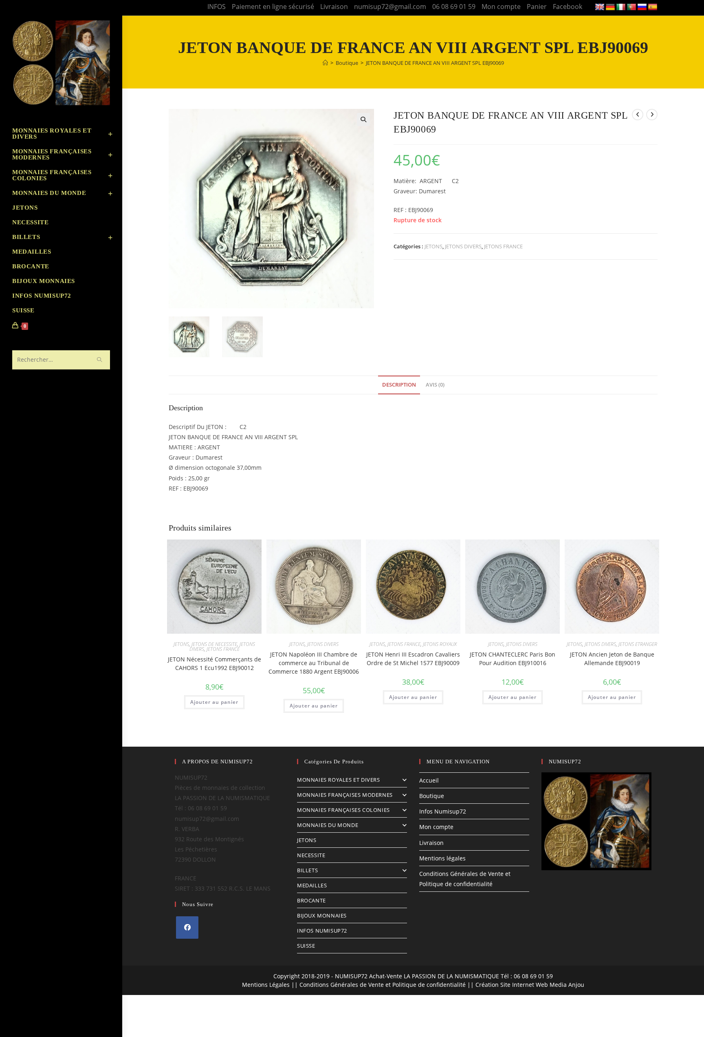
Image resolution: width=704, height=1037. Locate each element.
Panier (537, 6)
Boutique (431, 796)
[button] (363, 119)
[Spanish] (653, 7)
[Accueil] (325, 62)
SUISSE (306, 945)
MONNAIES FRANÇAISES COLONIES (343, 810)
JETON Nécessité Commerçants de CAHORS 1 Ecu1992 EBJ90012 (214, 663)
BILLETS (307, 870)
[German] (610, 7)
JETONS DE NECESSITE (214, 644)
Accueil (429, 780)
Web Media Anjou (560, 984)
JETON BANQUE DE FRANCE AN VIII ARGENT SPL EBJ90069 (435, 62)
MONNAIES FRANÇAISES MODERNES (345, 794)
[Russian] (642, 7)
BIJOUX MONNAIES (322, 915)
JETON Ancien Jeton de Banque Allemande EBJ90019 (612, 658)
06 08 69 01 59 (453, 6)
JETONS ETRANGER (637, 644)
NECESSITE (311, 855)
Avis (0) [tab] (435, 384)
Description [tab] (399, 384)
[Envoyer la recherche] (100, 359)
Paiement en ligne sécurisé (273, 6)
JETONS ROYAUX (440, 644)
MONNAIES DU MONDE (327, 825)
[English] (600, 7)
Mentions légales (442, 858)
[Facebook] (187, 927)
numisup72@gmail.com (390, 6)
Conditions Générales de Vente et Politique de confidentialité (382, 984)
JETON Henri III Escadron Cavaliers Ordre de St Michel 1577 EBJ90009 (413, 658)
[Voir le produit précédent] (637, 114)
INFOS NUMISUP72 (322, 930)
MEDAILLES (312, 885)
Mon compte (501, 6)
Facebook (567, 6)
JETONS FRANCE (503, 246)
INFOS (216, 6)
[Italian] (621, 7)
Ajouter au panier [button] (214, 702)
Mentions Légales (266, 984)
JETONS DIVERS (463, 246)
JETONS (433, 246)
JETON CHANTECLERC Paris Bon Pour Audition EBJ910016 (512, 658)
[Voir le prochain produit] (652, 114)
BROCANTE (311, 900)
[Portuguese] (631, 7)
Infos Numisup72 (442, 811)
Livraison (334, 6)
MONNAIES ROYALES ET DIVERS (338, 779)
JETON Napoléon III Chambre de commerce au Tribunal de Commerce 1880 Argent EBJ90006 (313, 662)
